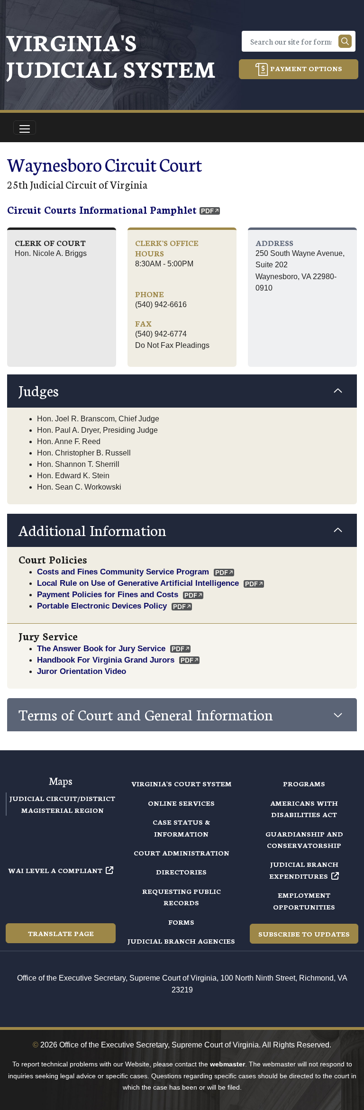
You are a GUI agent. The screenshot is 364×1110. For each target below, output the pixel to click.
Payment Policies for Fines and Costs (107, 594)
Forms (181, 922)
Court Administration (181, 852)
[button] (182, 391)
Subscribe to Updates (304, 933)
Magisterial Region (62, 810)
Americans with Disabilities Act (304, 808)
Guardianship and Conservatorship (304, 839)
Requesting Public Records (181, 896)
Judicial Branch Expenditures (303, 869)
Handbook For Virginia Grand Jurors (105, 659)
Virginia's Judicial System (111, 55)
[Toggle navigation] (24, 127)
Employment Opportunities (304, 900)
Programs (304, 783)
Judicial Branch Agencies (181, 941)
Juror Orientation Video (81, 671)
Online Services (181, 803)
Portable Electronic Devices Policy (102, 605)
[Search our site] (345, 41)
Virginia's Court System (181, 783)
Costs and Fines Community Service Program (123, 571)
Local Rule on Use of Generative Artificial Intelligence (138, 583)
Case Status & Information (181, 827)
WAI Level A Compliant (55, 870)
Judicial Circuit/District (62, 798)
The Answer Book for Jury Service (101, 648)
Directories (181, 871)
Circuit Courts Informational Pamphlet (102, 209)
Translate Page (61, 933)
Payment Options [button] (305, 68)
